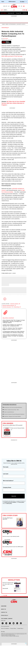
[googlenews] (17, 623)
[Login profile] (26, 10)
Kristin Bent (5, 38)
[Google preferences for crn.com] (6, 42)
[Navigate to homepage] (14, 7)
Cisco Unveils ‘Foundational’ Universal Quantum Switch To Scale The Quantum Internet (13, 336)
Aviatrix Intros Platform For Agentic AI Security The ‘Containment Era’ (12, 325)
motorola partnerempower (8, 305)
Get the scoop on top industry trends (11, 536)
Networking (4, 27)
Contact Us (4, 612)
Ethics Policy (4, 615)
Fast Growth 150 (11, 13)
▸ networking (12, 24)
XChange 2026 (18, 13)
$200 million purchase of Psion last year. (12, 56)
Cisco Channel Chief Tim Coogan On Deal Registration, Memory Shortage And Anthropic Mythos (14, 321)
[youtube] (13, 623)
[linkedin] (6, 623)
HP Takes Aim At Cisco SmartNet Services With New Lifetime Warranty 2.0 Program (13, 103)
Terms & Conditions (5, 628)
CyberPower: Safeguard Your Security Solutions (12, 416)
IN (6, 6)
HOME (3, 24)
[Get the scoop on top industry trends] (7, 542)
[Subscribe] (17, 591)
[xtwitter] (9, 623)
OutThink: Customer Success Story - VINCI (11, 409)
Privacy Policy (13, 628)
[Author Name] (5, 282)
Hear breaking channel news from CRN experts (13, 546)
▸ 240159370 (18, 24)
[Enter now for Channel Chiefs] (8, 436)
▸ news (6, 24)
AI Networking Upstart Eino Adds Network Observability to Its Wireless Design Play (13, 332)
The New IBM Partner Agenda (8, 519)
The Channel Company (6, 618)
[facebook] (2, 623)
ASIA (4, 6)
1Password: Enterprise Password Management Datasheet (14, 414)
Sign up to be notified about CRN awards (12, 425)
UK (21, 6)
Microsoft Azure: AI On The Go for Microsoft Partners (13, 407)
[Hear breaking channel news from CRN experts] (7, 552)
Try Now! (22, 1)
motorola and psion (6, 307)
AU (8, 6)
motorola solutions (14, 303)
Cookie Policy (20, 628)
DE (19, 6)
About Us (3, 609)
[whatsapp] (20, 623)
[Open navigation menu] (2, 10)
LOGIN (23, 10)
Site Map (3, 631)
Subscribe (5, 588)
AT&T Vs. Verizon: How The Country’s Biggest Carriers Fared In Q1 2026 (12, 328)
